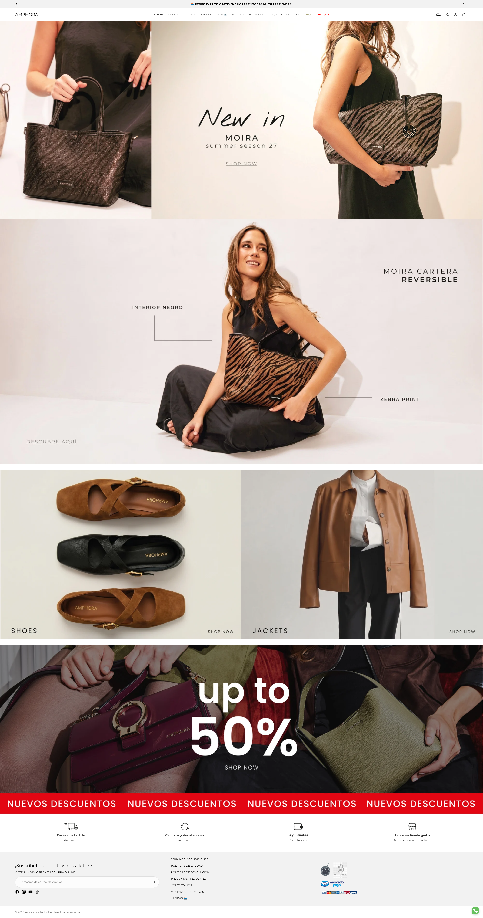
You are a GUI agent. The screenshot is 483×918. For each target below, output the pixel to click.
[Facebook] (17, 892)
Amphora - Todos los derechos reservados (52, 912)
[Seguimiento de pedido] (438, 15)
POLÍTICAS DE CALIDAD (187, 865)
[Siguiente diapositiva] (464, 4)
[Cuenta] (455, 15)
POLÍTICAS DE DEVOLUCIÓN (190, 872)
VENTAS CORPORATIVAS (187, 891)
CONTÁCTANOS (181, 885)
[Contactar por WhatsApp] (475, 910)
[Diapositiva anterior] (16, 4)
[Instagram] (24, 892)
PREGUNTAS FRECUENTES (188, 878)
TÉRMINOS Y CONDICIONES (189, 859)
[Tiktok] (37, 892)
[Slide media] (241, 120)
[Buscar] (447, 15)
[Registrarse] (154, 882)
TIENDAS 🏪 (179, 898)
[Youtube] (30, 892)
